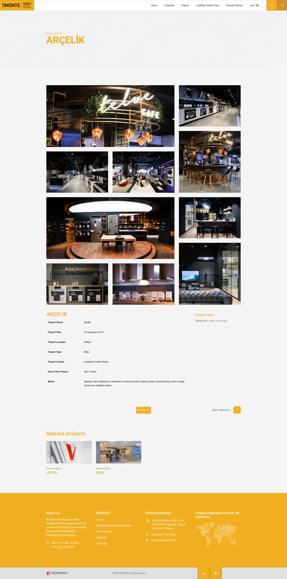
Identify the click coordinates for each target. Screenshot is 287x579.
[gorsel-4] (210, 217)
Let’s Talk (101, 543)
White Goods (218, 321)
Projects (101, 537)
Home (99, 519)
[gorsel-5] (210, 162)
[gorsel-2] (210, 105)
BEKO (100, 473)
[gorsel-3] (77, 172)
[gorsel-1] (110, 228)
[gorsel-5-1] (210, 274)
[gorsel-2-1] (143, 172)
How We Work (104, 531)
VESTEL (52, 473)
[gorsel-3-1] (143, 284)
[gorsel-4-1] (77, 284)
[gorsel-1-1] (110, 116)
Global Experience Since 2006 (113, 525)
